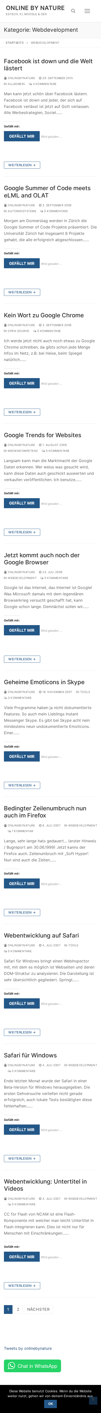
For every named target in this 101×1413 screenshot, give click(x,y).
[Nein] (93, 1401)
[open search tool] (73, 11)
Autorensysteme (21, 211)
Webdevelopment (22, 578)
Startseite (15, 42)
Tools (84, 692)
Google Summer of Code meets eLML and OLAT (47, 192)
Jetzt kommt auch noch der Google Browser (42, 559)
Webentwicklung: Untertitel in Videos (45, 1185)
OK (50, 1404)
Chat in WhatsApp (37, 1365)
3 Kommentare (19, 698)
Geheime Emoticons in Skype (44, 682)
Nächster (38, 1309)
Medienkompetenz (22, 451)
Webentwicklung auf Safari (41, 935)
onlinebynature (21, 78)
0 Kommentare (55, 211)
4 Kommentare (44, 84)
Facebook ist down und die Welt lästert (48, 65)
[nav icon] (87, 11)
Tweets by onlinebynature (28, 1348)
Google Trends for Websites (42, 435)
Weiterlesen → (22, 165)
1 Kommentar (22, 831)
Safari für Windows (30, 1055)
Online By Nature (35, 7)
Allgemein (16, 84)
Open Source (18, 331)
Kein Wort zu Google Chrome (44, 315)
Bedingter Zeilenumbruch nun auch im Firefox (45, 812)
